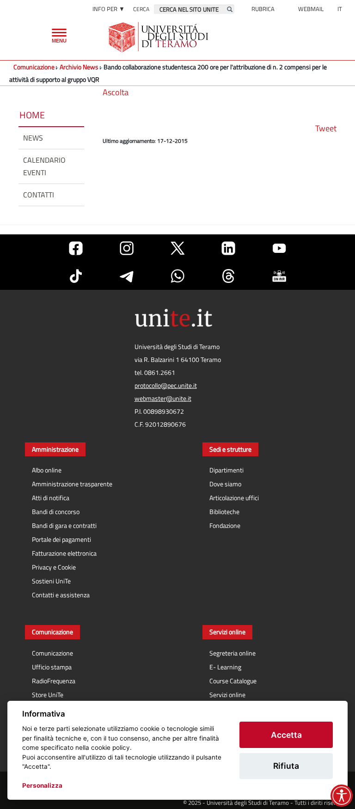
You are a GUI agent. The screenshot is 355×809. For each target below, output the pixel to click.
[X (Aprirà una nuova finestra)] (177, 248)
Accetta (286, 735)
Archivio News (79, 67)
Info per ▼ (108, 8)
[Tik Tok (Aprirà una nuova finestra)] (76, 276)
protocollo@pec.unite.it (166, 385)
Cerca (141, 9)
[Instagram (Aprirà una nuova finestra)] (127, 248)
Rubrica (263, 8)
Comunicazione (34, 67)
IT (339, 8)
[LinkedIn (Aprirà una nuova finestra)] (228, 248)
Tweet (326, 128)
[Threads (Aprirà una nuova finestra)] (228, 276)
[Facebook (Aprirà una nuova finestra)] (76, 248)
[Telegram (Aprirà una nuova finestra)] (127, 276)
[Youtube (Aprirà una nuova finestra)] (279, 248)
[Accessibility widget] (342, 795)
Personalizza (42, 785)
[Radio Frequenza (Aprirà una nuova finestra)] (279, 276)
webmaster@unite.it (163, 398)
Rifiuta (286, 766)
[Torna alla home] (159, 36)
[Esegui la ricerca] (229, 9)
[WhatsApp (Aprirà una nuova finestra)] (177, 276)
